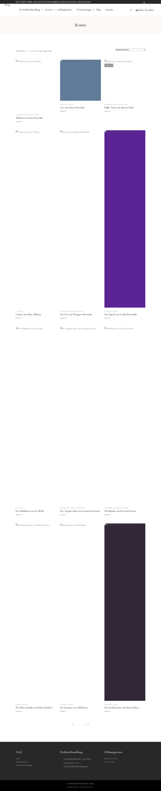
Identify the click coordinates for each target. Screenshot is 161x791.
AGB (18, 758)
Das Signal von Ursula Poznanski (120, 314)
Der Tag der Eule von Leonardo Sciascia (80, 511)
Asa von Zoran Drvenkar (72, 107)
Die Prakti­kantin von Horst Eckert (121, 707)
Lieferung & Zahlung (24, 765)
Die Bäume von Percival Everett (120, 511)
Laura (19, 311)
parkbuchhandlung (27, 115)
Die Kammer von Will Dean (74, 707)
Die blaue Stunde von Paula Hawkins (34, 707)
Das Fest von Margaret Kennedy (76, 314)
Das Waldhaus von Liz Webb (30, 511)
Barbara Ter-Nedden (72, 508)
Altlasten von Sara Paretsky (29, 117)
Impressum (72, 787)
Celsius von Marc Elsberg (28, 314)
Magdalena (67, 104)
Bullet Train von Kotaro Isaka (119, 107)
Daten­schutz (87, 787)
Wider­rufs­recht (22, 762)
